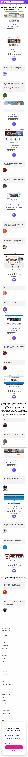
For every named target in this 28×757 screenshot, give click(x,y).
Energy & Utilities (18, 462)
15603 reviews (14, 467)
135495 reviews (14, 276)
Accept (14, 747)
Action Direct (14, 561)
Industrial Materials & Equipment (18, 207)
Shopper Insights (6, 694)
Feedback (4, 664)
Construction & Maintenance (18, 272)
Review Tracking (5, 668)
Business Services (18, 389)
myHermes (14, 506)
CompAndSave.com (14, 387)
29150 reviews (14, 393)
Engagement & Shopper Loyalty (9, 691)
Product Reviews (6, 652)
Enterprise (4, 674)
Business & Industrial (9, 26)
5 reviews (14, 121)
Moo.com (14, 114)
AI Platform (4, 671)
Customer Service (6, 710)
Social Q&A (4, 655)
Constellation (14, 460)
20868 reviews (14, 212)
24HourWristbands (13, 328)
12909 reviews (14, 567)
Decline (14, 750)
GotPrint (19, 5)
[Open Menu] (26, 1)
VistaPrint (14, 49)
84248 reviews (14, 152)
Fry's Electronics (14, 145)
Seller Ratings (5, 648)
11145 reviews (14, 335)
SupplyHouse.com (13, 270)
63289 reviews (14, 513)
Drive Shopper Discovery (7, 684)
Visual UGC (4, 658)
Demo (3, 697)
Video (3, 661)
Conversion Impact (6, 687)
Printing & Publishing (17, 26)
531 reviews (14, 56)
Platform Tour (5, 645)
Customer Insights (6, 713)
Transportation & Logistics (17, 508)
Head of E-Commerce (7, 707)
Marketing (4, 703)
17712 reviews (14, 31)
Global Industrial (13, 205)
